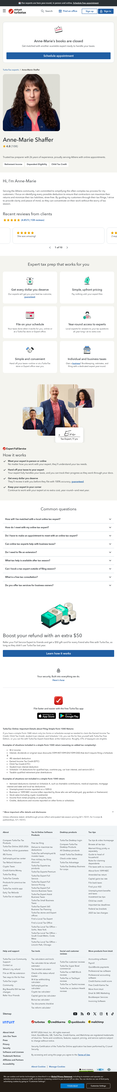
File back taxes (95, 883)
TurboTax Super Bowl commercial (69, 966)
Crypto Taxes (9, 866)
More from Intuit (95, 989)
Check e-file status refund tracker (42, 973)
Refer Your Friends (11, 995)
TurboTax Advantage (69, 862)
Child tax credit (95, 901)
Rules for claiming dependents (96, 861)
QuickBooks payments (98, 967)
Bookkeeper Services (98, 997)
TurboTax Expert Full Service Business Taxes (41, 888)
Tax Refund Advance (12, 862)
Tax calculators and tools (42, 959)
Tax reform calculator (41, 1008)
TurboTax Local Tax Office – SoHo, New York (44, 927)
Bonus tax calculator (40, 1000)
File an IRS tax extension (14, 973)
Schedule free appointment (86, 3)
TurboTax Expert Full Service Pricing (40, 882)
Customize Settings (98, 1086)
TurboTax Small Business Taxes (42, 901)
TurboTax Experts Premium (43, 872)
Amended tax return (97, 875)
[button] (58, 812)
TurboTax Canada (11, 878)
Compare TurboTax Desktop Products (68, 844)
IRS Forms (7, 854)
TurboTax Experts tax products (40, 866)
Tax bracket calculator (41, 969)
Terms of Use (84, 1055)
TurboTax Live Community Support (15, 959)
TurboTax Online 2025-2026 (15, 846)
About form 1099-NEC (98, 871)
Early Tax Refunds (11, 892)
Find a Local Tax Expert (42, 919)
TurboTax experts (11, 70)
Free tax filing (37, 843)
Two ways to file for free (14, 977)
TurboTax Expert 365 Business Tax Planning (41, 907)
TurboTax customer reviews (72, 962)
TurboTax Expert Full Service (40, 876)
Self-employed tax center (14, 858)
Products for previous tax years (14, 883)
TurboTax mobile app (13, 888)
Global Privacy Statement (61, 1076)
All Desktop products (69, 850)
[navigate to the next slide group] (67, 247)
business (76, 363)
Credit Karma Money (12, 870)
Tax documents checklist (42, 1004)
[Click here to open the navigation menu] (4, 10)
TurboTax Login (10, 981)
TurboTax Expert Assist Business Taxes (41, 894)
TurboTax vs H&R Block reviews (70, 972)
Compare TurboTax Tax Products (13, 840)
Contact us (7, 965)
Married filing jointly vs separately (99, 848)
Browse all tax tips (96, 844)
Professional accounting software (99, 975)
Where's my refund (11, 969)
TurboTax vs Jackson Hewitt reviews (72, 988)
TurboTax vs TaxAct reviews (72, 984)
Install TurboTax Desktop (71, 854)
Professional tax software (99, 971)
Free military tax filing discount (41, 860)
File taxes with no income (100, 867)
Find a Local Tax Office (41, 923)
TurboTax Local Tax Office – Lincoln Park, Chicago (44, 942)
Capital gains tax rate (97, 879)
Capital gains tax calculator (43, 996)
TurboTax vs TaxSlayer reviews (70, 978)
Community (8, 985)
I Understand (72, 1086)
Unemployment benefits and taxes (99, 891)
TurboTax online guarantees (15, 850)
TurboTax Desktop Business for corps (72, 867)
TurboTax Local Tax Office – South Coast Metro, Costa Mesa (44, 933)
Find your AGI (94, 887)
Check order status (68, 858)
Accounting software (97, 959)
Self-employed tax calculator (39, 986)
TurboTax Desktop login (71, 840)
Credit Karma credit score (100, 981)
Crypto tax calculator (40, 992)
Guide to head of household (96, 855)
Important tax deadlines (99, 905)
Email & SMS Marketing (99, 993)
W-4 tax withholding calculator (40, 980)
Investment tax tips (96, 897)
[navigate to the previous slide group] (50, 247)
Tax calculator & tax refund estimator (43, 963)
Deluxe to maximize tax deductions (42, 847)
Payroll (91, 963)
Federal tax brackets (97, 909)
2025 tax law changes (98, 913)
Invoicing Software (96, 1001)
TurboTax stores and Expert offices (43, 913)
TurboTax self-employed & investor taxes (43, 853)
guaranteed (29, 297)
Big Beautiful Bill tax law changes (14, 989)
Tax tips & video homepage (101, 840)
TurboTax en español (12, 896)
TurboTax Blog (9, 874)
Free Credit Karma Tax (98, 985)
